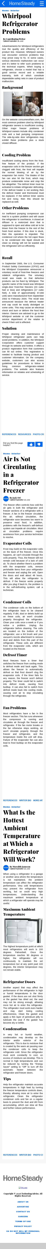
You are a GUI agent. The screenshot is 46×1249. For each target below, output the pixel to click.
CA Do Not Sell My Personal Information (23, 1232)
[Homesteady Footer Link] (23, 1179)
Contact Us (23, 1212)
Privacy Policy (23, 1226)
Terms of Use (23, 1221)
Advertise (23, 1207)
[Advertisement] (23, 774)
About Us (23, 1202)
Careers (23, 1217)
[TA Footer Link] (23, 1188)
